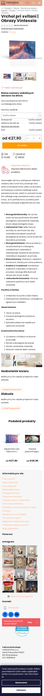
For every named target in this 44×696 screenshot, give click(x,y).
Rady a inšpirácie (10, 482)
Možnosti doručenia (10, 126)
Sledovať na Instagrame (22, 596)
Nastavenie (21, 682)
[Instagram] (11, 614)
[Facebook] (5, 614)
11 (31, 466)
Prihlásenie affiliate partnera (15, 525)
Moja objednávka (10, 528)
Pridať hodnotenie (11, 389)
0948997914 (13, 608)
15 (41, 466)
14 (39, 466)
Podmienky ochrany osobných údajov (19, 507)
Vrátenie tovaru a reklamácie (15, 500)
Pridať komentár (11, 408)
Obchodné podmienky (12, 503)
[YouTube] (16, 614)
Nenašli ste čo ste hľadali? (14, 514)
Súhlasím (21, 690)
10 (28, 466)
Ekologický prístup (10, 493)
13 (36, 466)
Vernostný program (11, 518)
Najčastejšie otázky (11, 489)
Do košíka (22, 145)
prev (2, 438)
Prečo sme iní (8, 478)
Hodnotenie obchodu (12, 496)
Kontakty (6, 511)
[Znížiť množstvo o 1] (28, 138)
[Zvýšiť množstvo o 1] (40, 138)
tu (3, 676)
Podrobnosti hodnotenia (12, 28)
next (41, 438)
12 (33, 466)
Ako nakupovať (9, 486)
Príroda (12, 32)
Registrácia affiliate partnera (15, 521)
